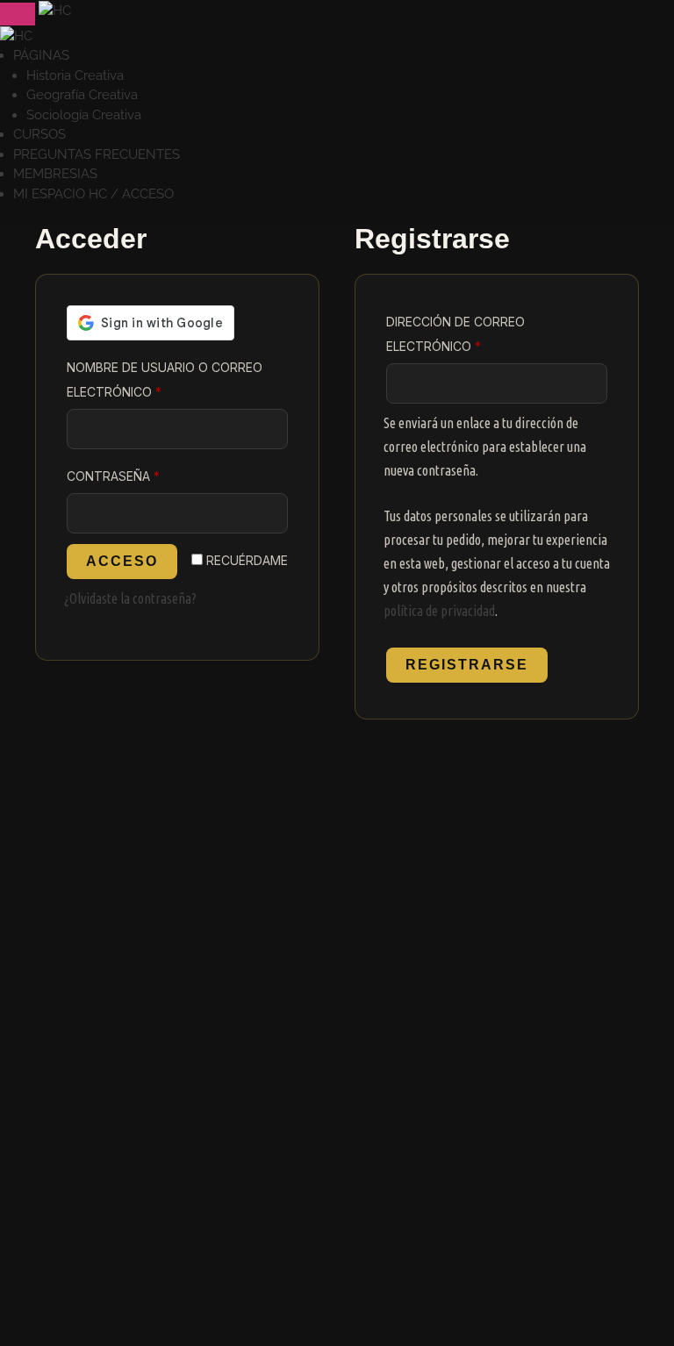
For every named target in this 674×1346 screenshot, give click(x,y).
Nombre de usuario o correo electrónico (164, 379)
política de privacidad (439, 611)
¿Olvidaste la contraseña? (130, 598)
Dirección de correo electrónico (473, 334)
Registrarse (466, 664)
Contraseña (153, 475)
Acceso (122, 561)
